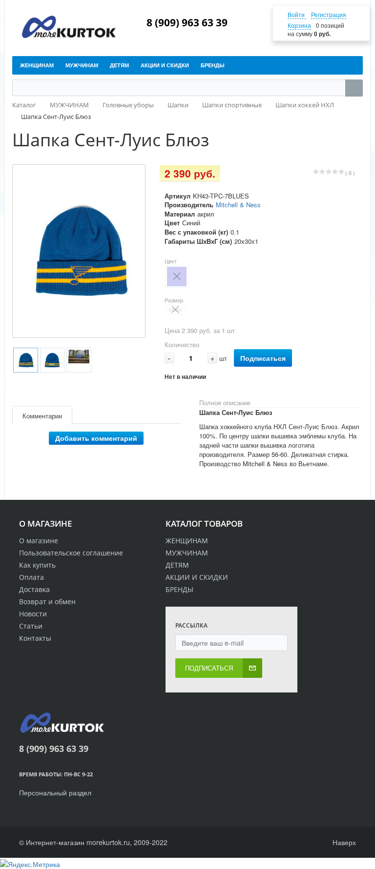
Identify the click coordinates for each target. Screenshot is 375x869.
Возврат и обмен (47, 601)
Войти (297, 14)
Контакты (35, 638)
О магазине (38, 540)
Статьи (30, 626)
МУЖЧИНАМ (187, 552)
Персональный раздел (55, 792)
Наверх (343, 842)
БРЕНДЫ (179, 589)
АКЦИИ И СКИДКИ (197, 577)
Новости (33, 613)
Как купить (37, 565)
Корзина (299, 25)
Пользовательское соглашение (71, 552)
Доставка (34, 589)
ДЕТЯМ (177, 565)
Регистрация (328, 14)
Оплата (31, 577)
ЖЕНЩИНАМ (187, 540)
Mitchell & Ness (238, 204)
